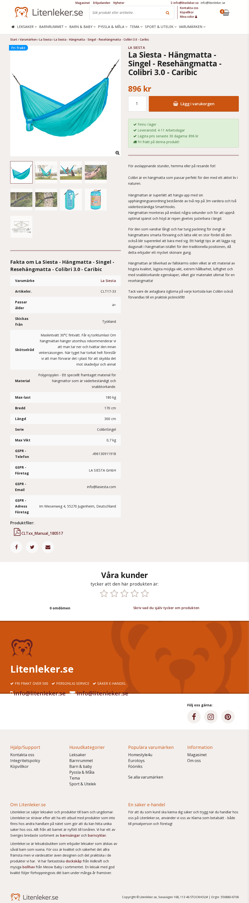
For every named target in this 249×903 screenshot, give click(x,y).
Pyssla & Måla (81, 772)
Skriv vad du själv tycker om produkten (166, 607)
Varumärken (191, 26)
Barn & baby (80, 766)
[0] (237, 12)
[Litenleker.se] (49, 12)
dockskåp (74, 861)
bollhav (29, 867)
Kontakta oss (22, 754)
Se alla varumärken (145, 777)
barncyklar (97, 835)
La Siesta (108, 280)
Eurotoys (136, 760)
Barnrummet (81, 760)
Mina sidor (187, 17)
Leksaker (77, 754)
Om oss (194, 760)
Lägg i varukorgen (196, 103)
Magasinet (197, 754)
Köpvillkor (19, 766)
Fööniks (135, 766)
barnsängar (70, 835)
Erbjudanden (101, 3)
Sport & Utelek (82, 784)
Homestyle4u (140, 754)
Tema (74, 778)
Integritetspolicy (25, 760)
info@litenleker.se (40, 693)
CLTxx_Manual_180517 (41, 533)
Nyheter (118, 3)
